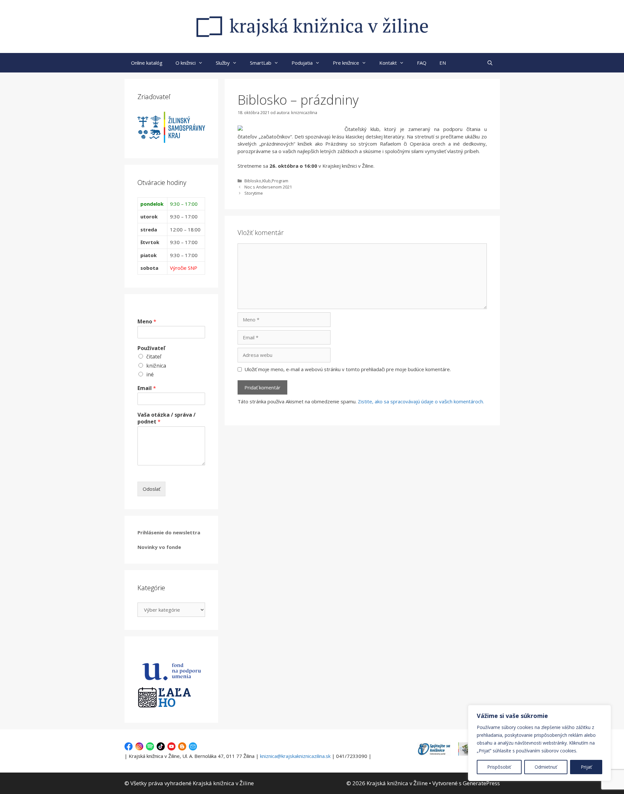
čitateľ (153, 356)
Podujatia (302, 62)
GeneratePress (481, 783)
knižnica (156, 365)
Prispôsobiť (499, 767)
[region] (539, 743)
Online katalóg (146, 62)
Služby (223, 62)
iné (150, 374)
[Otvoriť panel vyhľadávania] (490, 62)
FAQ (421, 62)
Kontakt (388, 62)
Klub (266, 181)
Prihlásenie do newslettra (168, 532)
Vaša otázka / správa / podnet (166, 418)
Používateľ (151, 348)
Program (280, 181)
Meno (146, 321)
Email (146, 388)
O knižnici (186, 62)
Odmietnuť (546, 767)
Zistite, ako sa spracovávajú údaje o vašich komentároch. (421, 401)
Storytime (253, 193)
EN (442, 62)
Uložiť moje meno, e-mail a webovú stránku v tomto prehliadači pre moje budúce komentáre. (347, 369)
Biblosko (252, 181)
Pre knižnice (346, 62)
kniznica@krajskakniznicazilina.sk (295, 756)
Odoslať (151, 489)
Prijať (586, 767)
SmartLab (260, 62)
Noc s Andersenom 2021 (268, 187)
